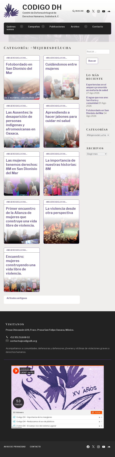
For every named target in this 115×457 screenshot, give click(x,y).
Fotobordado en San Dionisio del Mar (19, 68)
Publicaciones (57, 26)
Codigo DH (42, 7)
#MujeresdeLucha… (16, 58)
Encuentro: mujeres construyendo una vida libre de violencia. (20, 265)
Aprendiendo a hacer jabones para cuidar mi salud (61, 116)
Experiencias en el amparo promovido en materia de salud (97, 87)
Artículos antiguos (17, 298)
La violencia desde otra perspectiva (60, 211)
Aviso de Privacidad (15, 447)
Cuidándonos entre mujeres (61, 66)
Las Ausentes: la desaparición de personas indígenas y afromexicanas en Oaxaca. (20, 122)
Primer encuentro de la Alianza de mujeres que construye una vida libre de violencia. (21, 217)
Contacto (97, 26)
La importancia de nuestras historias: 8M (60, 164)
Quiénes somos (11, 28)
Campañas (34, 26)
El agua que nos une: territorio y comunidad (97, 100)
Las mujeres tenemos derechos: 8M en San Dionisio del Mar (21, 166)
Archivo (75, 26)
